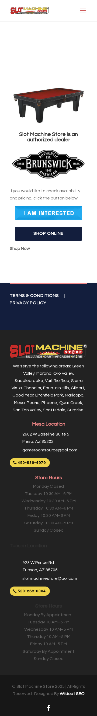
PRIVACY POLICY (28, 303)
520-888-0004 (32, 591)
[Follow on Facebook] (48, 708)
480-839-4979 (32, 463)
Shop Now (20, 248)
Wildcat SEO (72, 694)
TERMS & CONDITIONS (34, 295)
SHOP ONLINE (48, 233)
